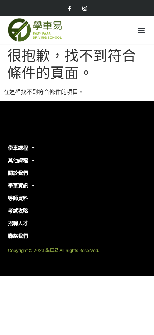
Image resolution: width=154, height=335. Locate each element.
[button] (141, 30)
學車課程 (18, 147)
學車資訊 (18, 185)
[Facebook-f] (69, 8)
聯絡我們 (18, 236)
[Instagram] (84, 8)
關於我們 (18, 173)
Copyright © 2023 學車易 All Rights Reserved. (53, 250)
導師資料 (18, 198)
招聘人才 (18, 223)
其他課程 (18, 160)
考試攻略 (18, 210)
